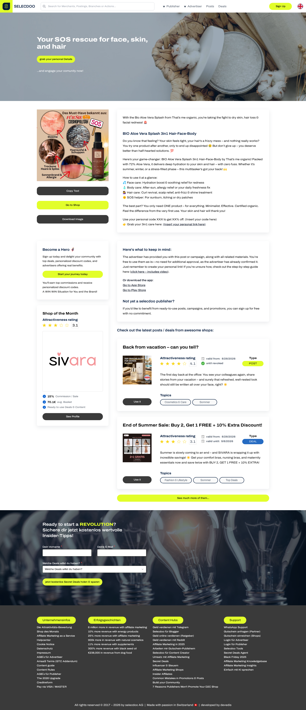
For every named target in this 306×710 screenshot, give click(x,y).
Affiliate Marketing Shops (168, 669)
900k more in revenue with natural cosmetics (115, 640)
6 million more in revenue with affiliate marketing (117, 627)
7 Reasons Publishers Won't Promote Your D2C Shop (185, 686)
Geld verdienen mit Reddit (169, 640)
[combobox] (94, 569)
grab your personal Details (56, 59)
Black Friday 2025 (235, 657)
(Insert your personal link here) (184, 224)
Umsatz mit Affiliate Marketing (171, 657)
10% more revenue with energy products (113, 631)
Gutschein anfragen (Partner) (242, 631)
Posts (210, 6)
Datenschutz (45, 648)
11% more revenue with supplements (111, 644)
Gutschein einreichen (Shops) (242, 635)
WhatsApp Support (236, 627)
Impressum (44, 652)
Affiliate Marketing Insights (240, 665)
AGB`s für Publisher (49, 674)
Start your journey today (73, 274)
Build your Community (166, 682)
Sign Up (280, 6)
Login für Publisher (235, 644)
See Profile (73, 416)
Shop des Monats (48, 631)
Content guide (46, 665)
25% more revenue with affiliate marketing (114, 635)
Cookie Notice (45, 644)
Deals (222, 6)
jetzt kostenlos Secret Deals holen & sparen (72, 582)
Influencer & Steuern (165, 665)
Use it (137, 401)
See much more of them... (193, 498)
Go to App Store (134, 285)
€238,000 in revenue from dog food (110, 652)
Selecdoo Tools (233, 648)
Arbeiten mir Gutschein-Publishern (174, 648)
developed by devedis (216, 704)
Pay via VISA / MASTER (52, 686)
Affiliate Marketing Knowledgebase (245, 661)
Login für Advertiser (236, 640)
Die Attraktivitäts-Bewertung (54, 627)
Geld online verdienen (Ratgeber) (173, 635)
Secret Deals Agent (236, 652)
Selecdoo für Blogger (166, 631)
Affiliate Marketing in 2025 (169, 644)
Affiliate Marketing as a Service (56, 635)
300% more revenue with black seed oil (112, 648)
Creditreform (44, 682)
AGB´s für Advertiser (49, 657)
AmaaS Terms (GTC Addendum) (57, 661)
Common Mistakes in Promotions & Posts (178, 678)
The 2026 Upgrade (48, 678)
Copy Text (72, 191)
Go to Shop (73, 205)
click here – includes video (149, 271)
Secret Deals (161, 661)
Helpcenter (44, 640)
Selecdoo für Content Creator (171, 652)
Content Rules (46, 669)
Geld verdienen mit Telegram (170, 627)
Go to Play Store (134, 290)
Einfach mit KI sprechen (239, 669)
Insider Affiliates (162, 674)
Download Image (72, 219)
